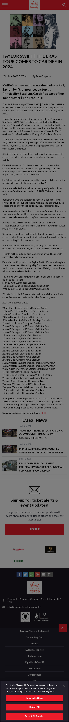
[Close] (63, 685)
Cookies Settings (34, 698)
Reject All (34, 707)
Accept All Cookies (34, 716)
